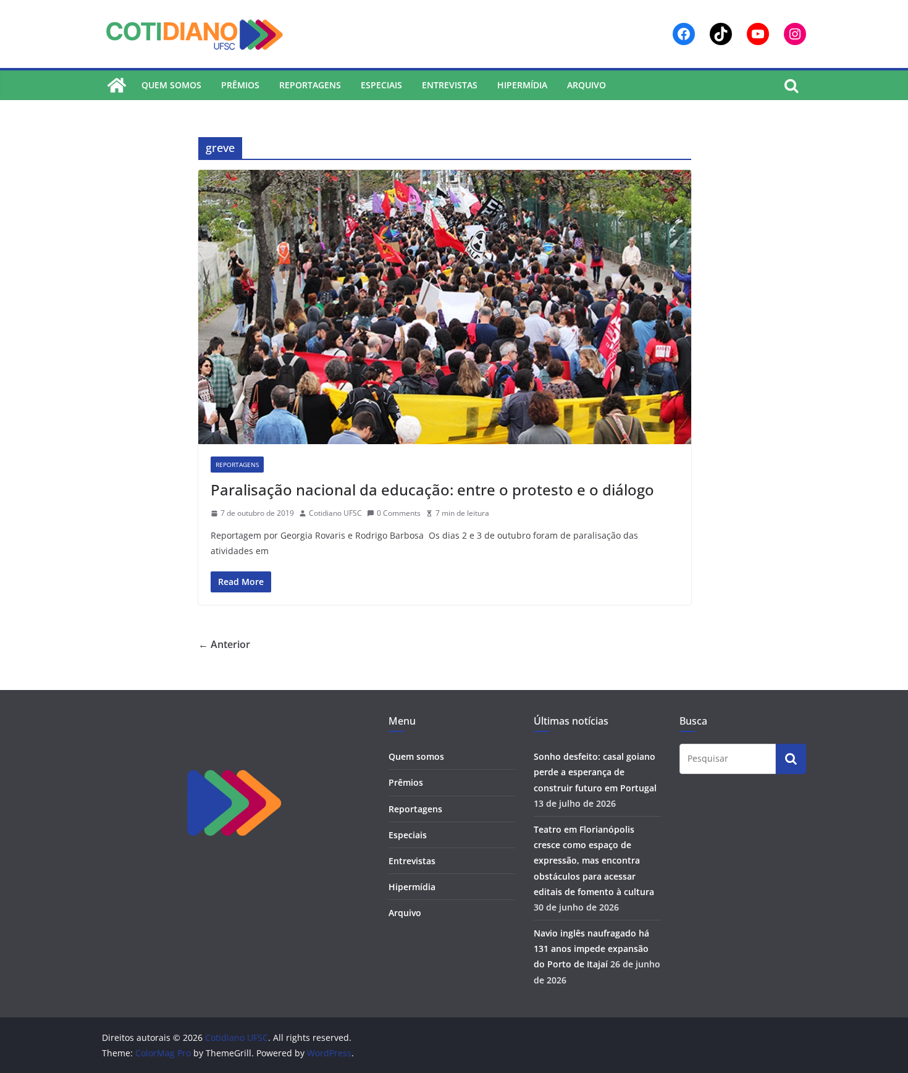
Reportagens (310, 85)
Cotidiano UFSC (335, 513)
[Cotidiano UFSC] (117, 85)
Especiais (381, 85)
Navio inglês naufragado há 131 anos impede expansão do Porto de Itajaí (591, 948)
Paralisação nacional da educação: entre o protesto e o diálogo (432, 489)
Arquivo (586, 85)
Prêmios (240, 85)
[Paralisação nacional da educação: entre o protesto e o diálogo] (444, 307)
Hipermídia (522, 85)
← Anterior (224, 644)
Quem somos (171, 85)
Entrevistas (449, 85)
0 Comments (399, 513)
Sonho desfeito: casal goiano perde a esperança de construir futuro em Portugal (595, 772)
